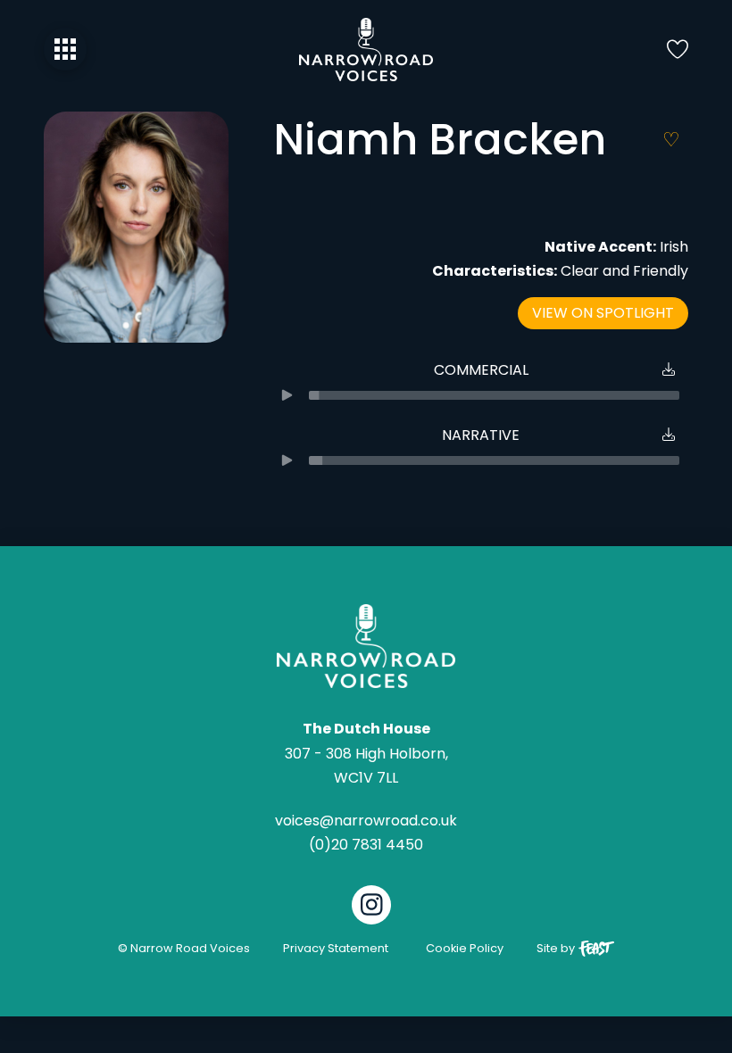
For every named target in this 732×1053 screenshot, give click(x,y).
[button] (65, 49)
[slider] (493, 395)
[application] (480, 395)
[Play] (286, 395)
